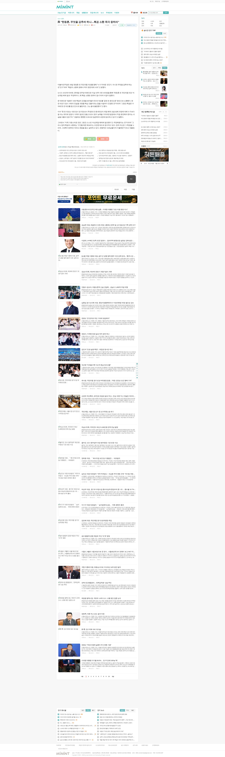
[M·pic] (68, 1)
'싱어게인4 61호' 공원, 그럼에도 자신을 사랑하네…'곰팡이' (115, 155)
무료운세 (109, 13)
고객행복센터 (155, 745)
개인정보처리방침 (70, 745)
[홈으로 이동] (65, 7)
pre (137, 368)
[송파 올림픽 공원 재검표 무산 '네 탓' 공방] (69, 541)
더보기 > (165, 146)
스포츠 (152, 21)
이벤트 (116, 13)
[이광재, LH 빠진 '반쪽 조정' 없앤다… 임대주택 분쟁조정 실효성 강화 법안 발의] (69, 245)
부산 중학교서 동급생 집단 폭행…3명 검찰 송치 (112, 150)
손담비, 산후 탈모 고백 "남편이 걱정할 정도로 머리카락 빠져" (76, 158)
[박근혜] (69, 370)
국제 (151, 25)
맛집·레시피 (94, 13)
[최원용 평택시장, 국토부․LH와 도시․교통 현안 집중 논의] (69, 603)
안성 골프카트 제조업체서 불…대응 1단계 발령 (72, 161)
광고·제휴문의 (125, 745)
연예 (143, 21)
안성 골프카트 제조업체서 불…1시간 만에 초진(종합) (114, 153)
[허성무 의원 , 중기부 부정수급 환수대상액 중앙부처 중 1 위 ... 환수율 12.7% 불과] (69, 494)
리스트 (117, 189)
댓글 (137, 375)
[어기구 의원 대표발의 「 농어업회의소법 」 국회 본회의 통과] (69, 510)
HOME (137, 364)
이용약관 (58, 745)
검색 (166, 12)
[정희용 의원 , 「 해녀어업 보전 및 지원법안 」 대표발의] (69, 463)
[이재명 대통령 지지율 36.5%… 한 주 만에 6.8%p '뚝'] (69, 665)
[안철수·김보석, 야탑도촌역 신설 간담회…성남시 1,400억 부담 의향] (69, 292)
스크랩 (121, 25)
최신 (164, 67)
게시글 (159, 33)
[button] (151, 1)
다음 (133, 189)
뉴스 (102, 13)
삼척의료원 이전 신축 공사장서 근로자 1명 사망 (73, 150)
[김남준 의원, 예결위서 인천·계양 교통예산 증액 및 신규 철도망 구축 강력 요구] (69, 230)
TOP (137, 366)
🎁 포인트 (143, 13)
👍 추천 (80, 25)
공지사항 (135, 745)
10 (109, 676)
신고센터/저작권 (100, 745)
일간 (83, 710)
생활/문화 (161, 23)
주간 (88, 710)
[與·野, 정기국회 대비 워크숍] (69, 634)
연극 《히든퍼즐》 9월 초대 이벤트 (154, 163)
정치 (160, 21)
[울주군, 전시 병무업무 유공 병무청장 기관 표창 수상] (69, 448)
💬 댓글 (87, 25)
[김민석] (69, 354)
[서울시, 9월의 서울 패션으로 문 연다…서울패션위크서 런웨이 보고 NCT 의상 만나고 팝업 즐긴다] (69, 556)
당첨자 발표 (145, 745)
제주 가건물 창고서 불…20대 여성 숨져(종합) (112, 161)
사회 (151, 23)
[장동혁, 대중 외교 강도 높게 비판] (69, 619)
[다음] (167, 163)
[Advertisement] (148, 7)
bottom (137, 378)
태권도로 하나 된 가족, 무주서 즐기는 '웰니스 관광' (151, 95)
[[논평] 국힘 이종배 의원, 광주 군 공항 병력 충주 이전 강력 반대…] (69, 261)
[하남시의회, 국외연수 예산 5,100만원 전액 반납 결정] (69, 432)
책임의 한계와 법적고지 (85, 745)
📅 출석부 (134, 13)
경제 (143, 23)
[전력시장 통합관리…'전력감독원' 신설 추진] (69, 588)
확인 (131, 179)
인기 (154, 67)
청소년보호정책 (112, 745)
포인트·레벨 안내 (63, 748)
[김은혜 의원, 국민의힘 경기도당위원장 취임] (69, 525)
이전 (125, 189)
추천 (159, 67)
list (137, 371)
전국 (143, 25)
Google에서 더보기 (131, 25)
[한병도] (69, 323)
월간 (93, 710)
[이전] (141, 163)
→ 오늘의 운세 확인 (64, 201)
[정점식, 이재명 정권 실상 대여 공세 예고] (69, 339)
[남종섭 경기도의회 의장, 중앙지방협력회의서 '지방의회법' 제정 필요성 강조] (69, 308)
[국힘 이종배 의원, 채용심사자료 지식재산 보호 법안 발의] (69, 572)
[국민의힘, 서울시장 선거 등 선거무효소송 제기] (69, 416)
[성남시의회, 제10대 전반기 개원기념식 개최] (69, 276)
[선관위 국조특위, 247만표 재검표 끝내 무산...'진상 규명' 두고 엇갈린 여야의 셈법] (69, 401)
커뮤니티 (71, 13)
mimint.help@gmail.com (145, 753)
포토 (160, 25)
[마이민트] (60, 1)
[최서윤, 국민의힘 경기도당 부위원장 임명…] (69, 385)
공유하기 (114, 25)
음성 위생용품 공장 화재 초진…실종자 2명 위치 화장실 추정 (76, 155)
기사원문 (107, 25)
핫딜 (78, 13)
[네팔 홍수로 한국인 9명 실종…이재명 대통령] (69, 214)
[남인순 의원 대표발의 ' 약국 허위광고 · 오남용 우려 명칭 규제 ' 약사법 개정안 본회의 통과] (69, 479)
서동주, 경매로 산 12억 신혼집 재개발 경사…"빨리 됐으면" (76, 153)
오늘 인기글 (62, 13)
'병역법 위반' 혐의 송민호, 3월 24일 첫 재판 (111, 158)
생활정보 (85, 13)
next (137, 373)
